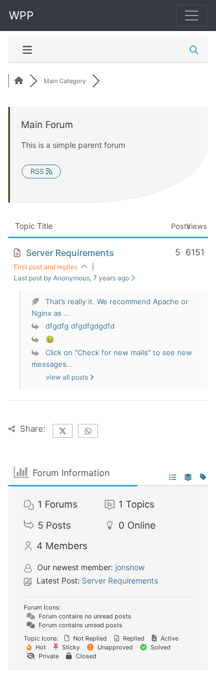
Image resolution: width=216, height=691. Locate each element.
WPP (21, 15)
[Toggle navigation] (191, 15)
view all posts (68, 377)
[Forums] (18, 81)
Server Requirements (70, 252)
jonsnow (130, 567)
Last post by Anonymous (71, 278)
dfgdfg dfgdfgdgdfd (80, 325)
